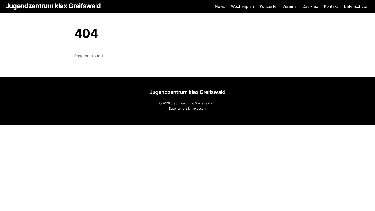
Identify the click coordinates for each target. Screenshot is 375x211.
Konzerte (268, 6)
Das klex (310, 6)
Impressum (198, 108)
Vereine (289, 6)
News (220, 6)
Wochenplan (242, 6)
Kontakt (331, 6)
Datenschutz (355, 6)
